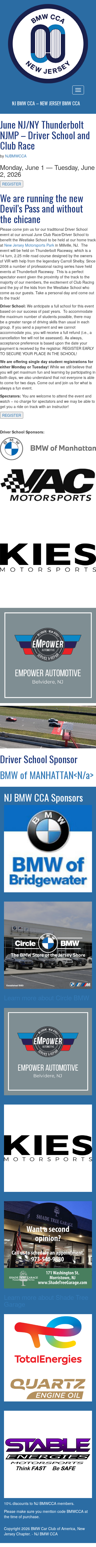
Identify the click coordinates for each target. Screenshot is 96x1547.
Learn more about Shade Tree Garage (46, 1300)
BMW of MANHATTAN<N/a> (47, 775)
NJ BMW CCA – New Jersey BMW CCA (46, 103)
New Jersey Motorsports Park (29, 245)
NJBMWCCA (15, 156)
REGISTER (11, 184)
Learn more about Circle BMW (46, 997)
